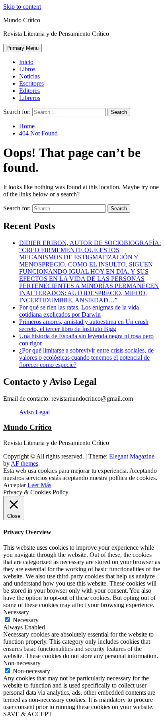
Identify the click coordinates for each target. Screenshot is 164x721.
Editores (29, 90)
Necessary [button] (16, 612)
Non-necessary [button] (22, 663)
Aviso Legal (34, 412)
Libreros (29, 97)
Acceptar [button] (14, 485)
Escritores (31, 83)
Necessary (26, 620)
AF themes (24, 463)
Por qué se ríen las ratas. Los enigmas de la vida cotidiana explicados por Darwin (79, 311)
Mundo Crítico (21, 20)
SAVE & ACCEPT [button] (27, 714)
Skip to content (22, 6)
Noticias (29, 76)
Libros (27, 69)
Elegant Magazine (131, 456)
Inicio (26, 62)
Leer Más (39, 485)
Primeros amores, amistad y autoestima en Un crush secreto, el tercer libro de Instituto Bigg (83, 325)
